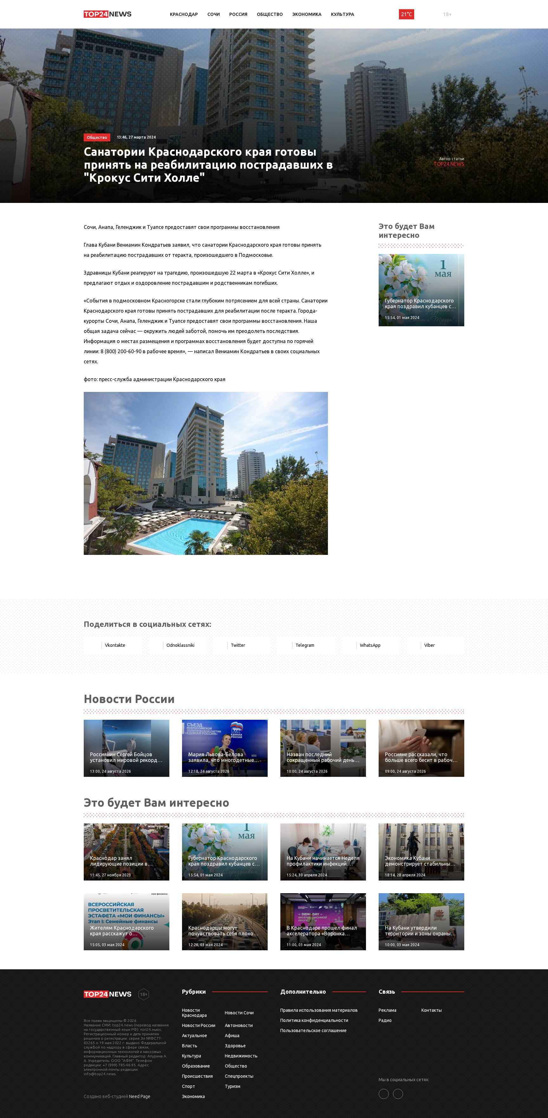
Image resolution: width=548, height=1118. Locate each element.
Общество (270, 14)
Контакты (431, 1010)
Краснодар (184, 14)
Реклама (387, 1010)
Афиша (232, 1035)
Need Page (139, 1096)
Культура (342, 14)
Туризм (232, 1086)
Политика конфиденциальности (314, 1020)
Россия (238, 14)
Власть (189, 1045)
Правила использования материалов (319, 1010)
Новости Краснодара (194, 1013)
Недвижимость (241, 1055)
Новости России (198, 1025)
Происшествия (197, 1076)
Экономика (307, 14)
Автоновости (239, 1025)
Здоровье (235, 1045)
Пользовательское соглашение (313, 1030)
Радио (385, 1020)
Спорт (188, 1086)
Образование (196, 1066)
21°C (406, 14)
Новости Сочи (239, 1012)
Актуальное (194, 1035)
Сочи (213, 14)
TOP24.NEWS (449, 164)
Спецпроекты (239, 1076)
